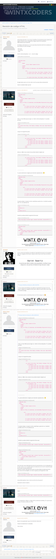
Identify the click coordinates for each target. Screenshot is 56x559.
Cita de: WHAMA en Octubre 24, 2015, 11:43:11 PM (29, 284)
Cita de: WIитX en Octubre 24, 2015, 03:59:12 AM (29, 315)
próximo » (51, 29)
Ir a (33, 552)
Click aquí (38, 243)
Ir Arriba (4, 546)
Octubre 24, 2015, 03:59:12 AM (22, 90)
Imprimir (52, 33)
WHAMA (5, 249)
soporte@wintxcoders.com (39, 245)
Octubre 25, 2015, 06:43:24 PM (22, 311)
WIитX (5, 90)
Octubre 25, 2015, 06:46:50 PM (22, 488)
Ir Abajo (4, 33)
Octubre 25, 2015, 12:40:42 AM (22, 281)
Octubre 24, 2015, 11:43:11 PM (22, 249)
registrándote (35, 8)
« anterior (46, 29)
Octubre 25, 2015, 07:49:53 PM (22, 518)
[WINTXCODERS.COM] (8, 112)
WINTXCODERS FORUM (26, 557)
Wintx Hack (6, 37)
